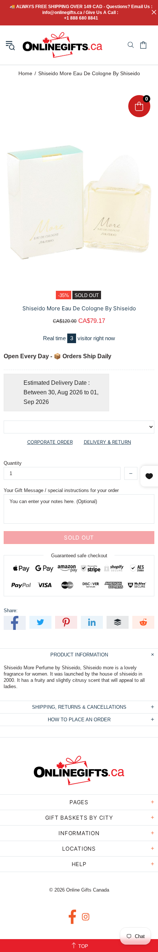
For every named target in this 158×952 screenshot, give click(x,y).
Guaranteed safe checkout (79, 555)
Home (25, 73)
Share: (11, 610)
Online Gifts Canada (62, 45)
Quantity (13, 463)
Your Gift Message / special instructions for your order (61, 490)
